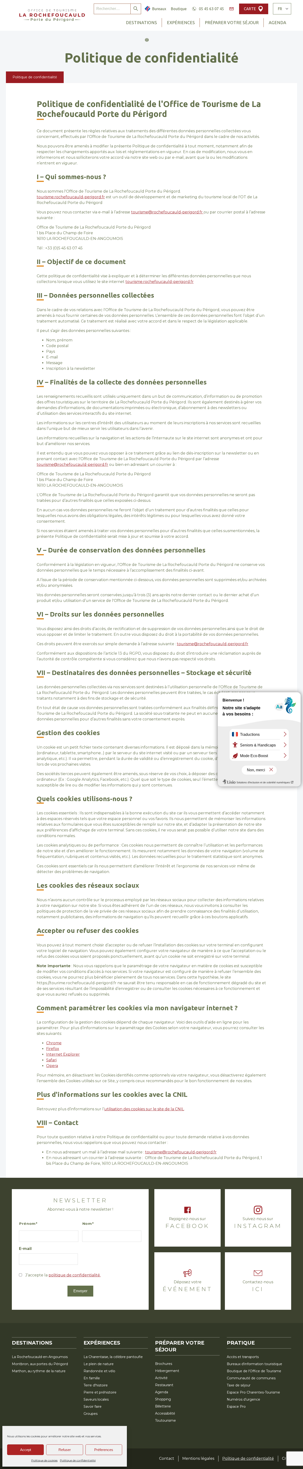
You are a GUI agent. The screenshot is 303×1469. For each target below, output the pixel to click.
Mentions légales (198, 1458)
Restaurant (164, 1385)
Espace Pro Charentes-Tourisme (253, 1392)
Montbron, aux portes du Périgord (40, 1364)
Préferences (103, 1450)
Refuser (64, 1450)
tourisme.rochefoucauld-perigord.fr (71, 197)
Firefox (52, 1048)
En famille (92, 1378)
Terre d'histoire (96, 1385)
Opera (52, 1065)
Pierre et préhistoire (100, 1392)
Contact (166, 1458)
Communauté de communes (251, 1378)
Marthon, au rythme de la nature (39, 1371)
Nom (87, 1223)
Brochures (163, 1364)
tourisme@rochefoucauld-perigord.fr (167, 212)
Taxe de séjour (238, 1385)
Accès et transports (243, 1357)
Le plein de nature (99, 1364)
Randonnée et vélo (99, 1371)
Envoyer (80, 1291)
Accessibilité (165, 1413)
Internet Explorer (63, 1054)
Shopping (163, 1399)
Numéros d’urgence (243, 1399)
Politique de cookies (44, 1460)
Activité (161, 1378)
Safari (51, 1060)
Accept (25, 1450)
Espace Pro (236, 1406)
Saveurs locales (96, 1399)
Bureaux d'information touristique (254, 1364)
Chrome (54, 1043)
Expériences (181, 22)
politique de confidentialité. (75, 1275)
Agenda (277, 22)
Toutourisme (165, 1420)
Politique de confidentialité (78, 1460)
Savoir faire (93, 1406)
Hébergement (167, 1371)
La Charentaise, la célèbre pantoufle (113, 1357)
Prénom (27, 1223)
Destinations (141, 22)
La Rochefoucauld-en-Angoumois (40, 1357)
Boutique (179, 9)
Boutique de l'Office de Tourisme (254, 1371)
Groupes (91, 1414)
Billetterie (163, 1406)
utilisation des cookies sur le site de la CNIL (144, 1109)
